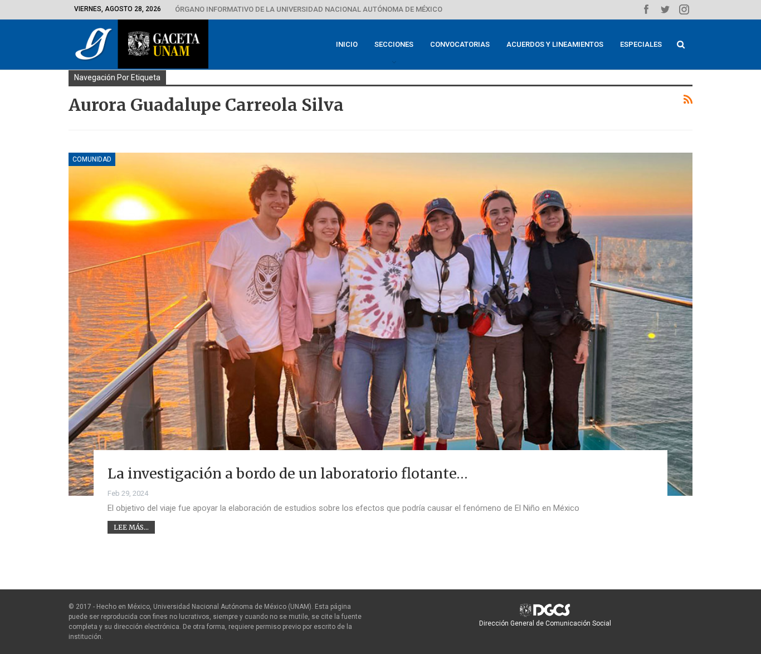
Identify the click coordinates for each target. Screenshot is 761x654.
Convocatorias (460, 44)
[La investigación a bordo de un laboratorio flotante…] (380, 324)
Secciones (393, 44)
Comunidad (91, 159)
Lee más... (131, 527)
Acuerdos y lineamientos (554, 44)
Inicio (347, 44)
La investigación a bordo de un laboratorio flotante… (287, 473)
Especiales (641, 44)
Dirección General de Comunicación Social (545, 623)
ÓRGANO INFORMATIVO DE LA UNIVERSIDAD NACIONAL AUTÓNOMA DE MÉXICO (308, 9)
